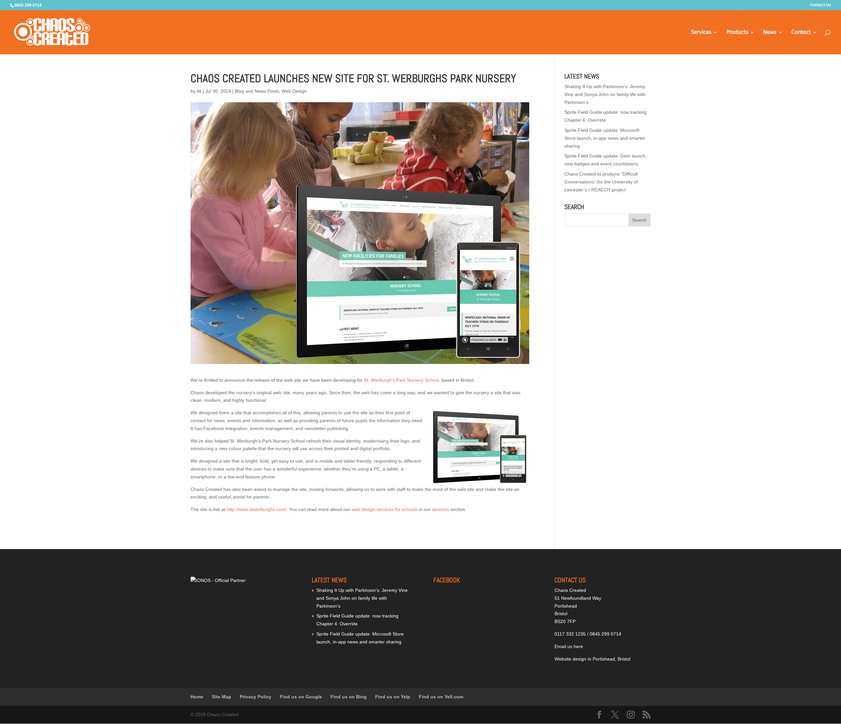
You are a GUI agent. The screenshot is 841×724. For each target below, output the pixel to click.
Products (737, 32)
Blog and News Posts (257, 91)
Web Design (294, 91)
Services (701, 32)
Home (197, 696)
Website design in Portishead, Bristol (592, 659)
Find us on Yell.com (441, 696)
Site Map (221, 696)
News (769, 32)
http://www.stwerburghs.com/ (256, 509)
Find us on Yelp (392, 696)
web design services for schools (385, 509)
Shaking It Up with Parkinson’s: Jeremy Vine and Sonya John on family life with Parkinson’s (605, 94)
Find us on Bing (348, 696)
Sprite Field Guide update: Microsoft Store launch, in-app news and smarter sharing (604, 138)
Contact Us (820, 5)
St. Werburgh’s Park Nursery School (401, 380)
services (440, 509)
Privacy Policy (255, 696)
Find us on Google (301, 696)
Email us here (569, 646)
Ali (198, 91)
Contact (801, 32)
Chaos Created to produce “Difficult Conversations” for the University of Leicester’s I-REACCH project (601, 181)
